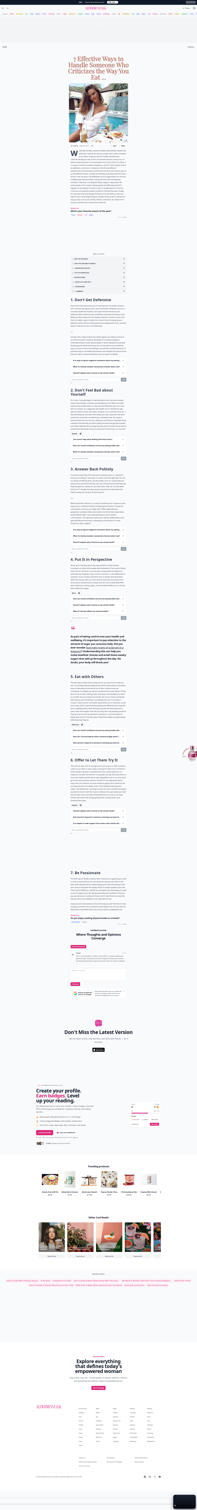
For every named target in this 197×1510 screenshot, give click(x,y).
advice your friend (182, 1280)
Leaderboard (135, 1124)
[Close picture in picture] (175, 1496)
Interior (59, 14)
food (4, 47)
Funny (81, 1421)
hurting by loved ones (134, 1285)
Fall (86, 215)
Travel (98, 1441)
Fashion (177, 14)
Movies (38, 14)
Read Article (56, 1256)
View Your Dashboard (67, 1133)
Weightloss (151, 1441)
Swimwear (185, 14)
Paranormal (19, 14)
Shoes (192, 14)
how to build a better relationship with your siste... (96, 1280)
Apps (92, 14)
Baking (99, 14)
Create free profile (44, 1133)
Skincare (99, 1437)
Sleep (31, 14)
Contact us (82, 1458)
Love (149, 14)
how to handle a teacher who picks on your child (51, 1285)
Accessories (72, 14)
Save (114, 146)
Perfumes (133, 1433)
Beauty (87, 14)
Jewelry (132, 1425)
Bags (64, 14)
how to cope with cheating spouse (22, 1280)
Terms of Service (84, 1466)
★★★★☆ (191, 47)
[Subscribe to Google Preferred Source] (82, 993)
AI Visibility (110, 1458)
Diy (119, 14)
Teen (80, 1441)
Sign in (75, 1137)
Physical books (75, 922)
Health (44, 14)
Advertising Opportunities (88, 1462)
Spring (73, 215)
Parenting (51, 14)
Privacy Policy (139, 1462)
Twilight (80, 14)
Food (148, 1417)
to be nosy (45, 1280)
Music (143, 14)
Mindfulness (125, 14)
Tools (80, 1445)
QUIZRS (124, 217)
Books (12, 14)
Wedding (133, 1441)
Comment (75, 984)
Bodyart (81, 1413)
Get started (154, 1124)
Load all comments (78, 947)
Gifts (138, 14)
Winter (91, 215)
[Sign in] (194, 8)
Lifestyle (150, 1425)
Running (150, 1433)
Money (115, 1429)
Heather (75, 146)
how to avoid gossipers (157, 1285)
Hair (26, 14)
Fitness (170, 14)
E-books (84, 922)
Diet (133, 14)
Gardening (163, 14)
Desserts (5, 14)
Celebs (114, 14)
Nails (80, 1433)
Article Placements (141, 1458)
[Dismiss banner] (123, 991)
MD (92, 146)
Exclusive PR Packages (114, 1462)
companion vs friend (62, 1280)
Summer (80, 215)
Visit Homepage (98, 1388)
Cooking (133, 1413)
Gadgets (99, 1421)
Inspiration (99, 1425)
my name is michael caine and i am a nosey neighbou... (147, 1280)
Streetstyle (106, 14)
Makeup (155, 14)
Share (123, 146)
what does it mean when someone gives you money (99, 1285)
